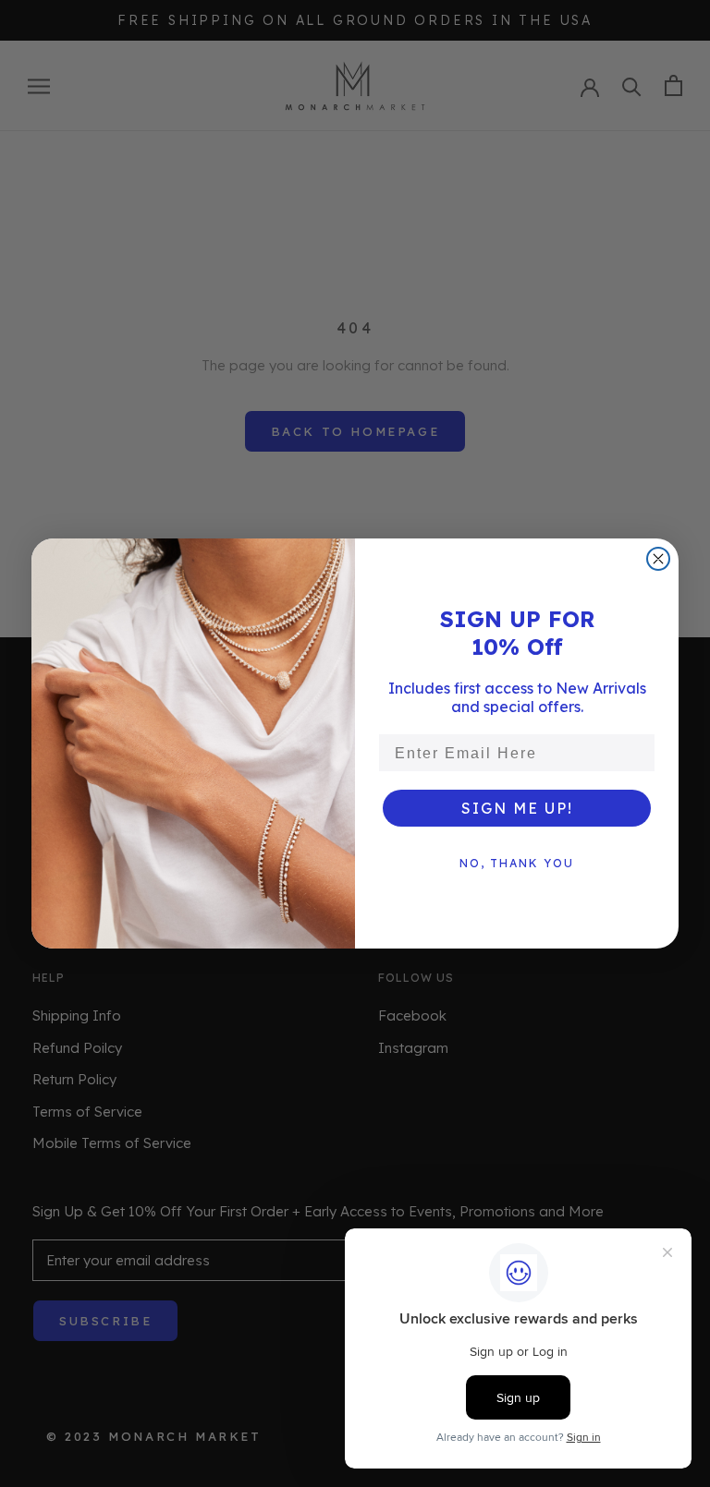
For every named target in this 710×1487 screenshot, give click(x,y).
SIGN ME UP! (517, 808)
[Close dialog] (658, 559)
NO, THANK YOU (516, 863)
